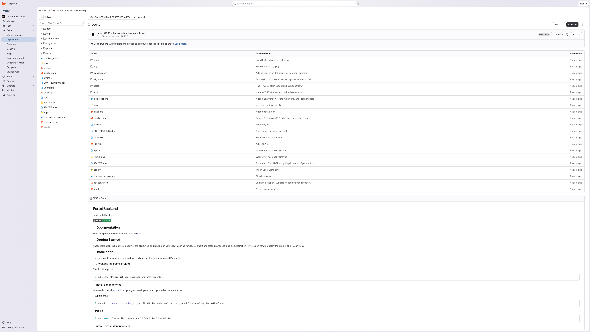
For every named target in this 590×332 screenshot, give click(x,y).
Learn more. (181, 43)
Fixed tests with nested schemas (272, 60)
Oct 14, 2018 (122, 36)
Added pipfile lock (265, 111)
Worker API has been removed (271, 150)
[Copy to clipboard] (575, 277)
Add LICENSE (262, 144)
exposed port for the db (268, 105)
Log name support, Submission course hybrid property (283, 182)
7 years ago (576, 66)
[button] (544, 34)
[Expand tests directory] (41, 53)
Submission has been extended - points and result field (284, 79)
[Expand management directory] (41, 38)
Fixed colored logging (267, 66)
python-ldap (118, 290)
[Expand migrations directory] (41, 43)
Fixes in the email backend (269, 137)
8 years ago (576, 60)
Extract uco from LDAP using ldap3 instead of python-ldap (285, 163)
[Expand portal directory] (41, 48)
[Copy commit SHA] (567, 34)
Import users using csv (267, 169)
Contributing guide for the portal (272, 131)
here (139, 233)
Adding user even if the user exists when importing (281, 73)
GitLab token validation (267, 189)
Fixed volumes (263, 176)
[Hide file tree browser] (41, 17)
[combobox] (62, 23)
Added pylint (262, 124)
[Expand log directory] (41, 34)
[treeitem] (62, 28)
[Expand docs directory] (41, 29)
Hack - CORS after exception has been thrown (121, 33)
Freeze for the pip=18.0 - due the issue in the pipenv (283, 118)
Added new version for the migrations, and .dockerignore (285, 98)
